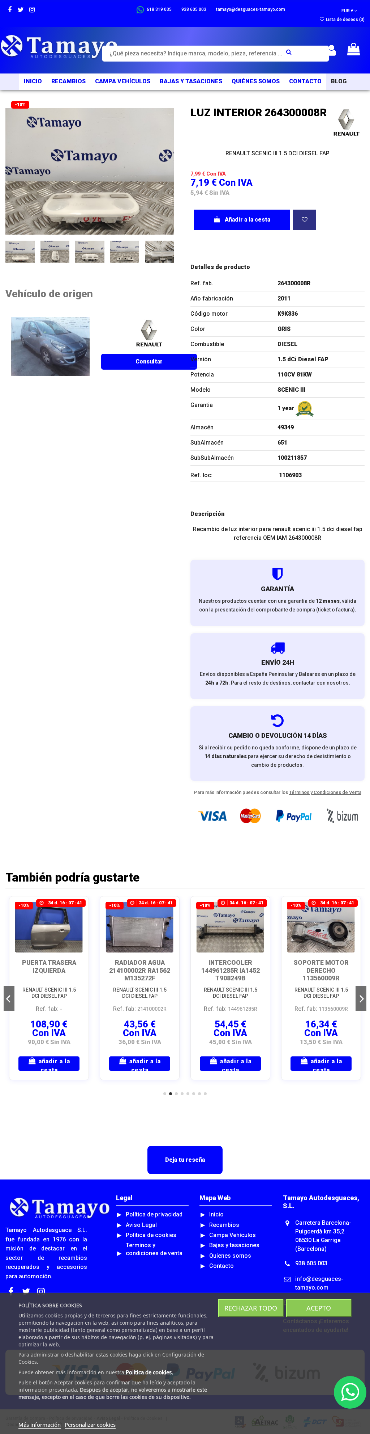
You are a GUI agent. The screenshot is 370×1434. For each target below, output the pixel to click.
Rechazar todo (250, 1308)
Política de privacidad (154, 1214)
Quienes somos (230, 1255)
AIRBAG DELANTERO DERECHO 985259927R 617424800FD (321, 974)
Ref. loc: (201, 475)
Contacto (221, 1265)
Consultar (149, 361)
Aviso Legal (141, 1224)
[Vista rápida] (77, 927)
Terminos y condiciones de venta (154, 1249)
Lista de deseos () (345, 19)
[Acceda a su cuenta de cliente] (331, 50)
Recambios (224, 1224)
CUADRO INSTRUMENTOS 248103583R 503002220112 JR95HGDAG (140, 978)
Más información (39, 1424)
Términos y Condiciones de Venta (325, 792)
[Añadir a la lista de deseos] (304, 220)
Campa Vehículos (232, 1235)
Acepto (318, 1308)
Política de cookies (151, 1235)
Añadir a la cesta (247, 219)
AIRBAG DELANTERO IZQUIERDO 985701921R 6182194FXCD (230, 974)
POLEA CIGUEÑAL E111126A (49, 966)
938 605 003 (311, 1263)
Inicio (216, 1214)
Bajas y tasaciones (234, 1245)
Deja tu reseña (185, 1159)
